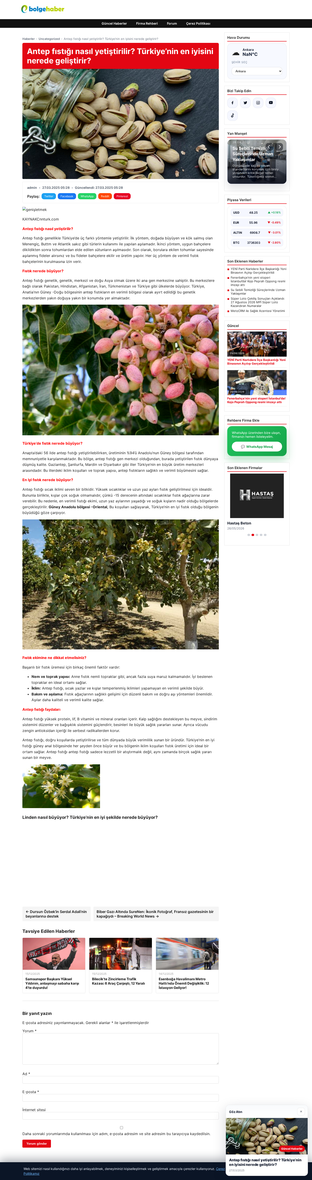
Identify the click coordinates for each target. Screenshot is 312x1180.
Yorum (29, 1031)
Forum (172, 23)
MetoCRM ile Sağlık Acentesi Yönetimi (258, 311)
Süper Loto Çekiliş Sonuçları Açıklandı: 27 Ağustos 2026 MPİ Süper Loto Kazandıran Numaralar (258, 302)
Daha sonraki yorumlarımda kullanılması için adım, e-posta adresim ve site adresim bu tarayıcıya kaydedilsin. (116, 1133)
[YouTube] (271, 103)
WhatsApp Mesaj (257, 447)
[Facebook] (232, 103)
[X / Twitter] (245, 103)
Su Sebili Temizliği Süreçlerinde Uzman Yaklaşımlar (258, 291)
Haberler (28, 39)
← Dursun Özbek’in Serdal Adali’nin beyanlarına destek (56, 913)
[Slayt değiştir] (248, 535)
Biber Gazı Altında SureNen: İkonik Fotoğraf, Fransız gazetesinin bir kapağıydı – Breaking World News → (155, 913)
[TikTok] (232, 115)
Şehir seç (240, 62)
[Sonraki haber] (279, 147)
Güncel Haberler (114, 23)
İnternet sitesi (34, 1109)
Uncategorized (49, 39)
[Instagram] (258, 103)
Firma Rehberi (147, 23)
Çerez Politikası (198, 23)
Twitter (48, 196)
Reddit (105, 196)
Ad (26, 1073)
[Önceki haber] (269, 147)
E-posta (30, 1091)
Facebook (67, 196)
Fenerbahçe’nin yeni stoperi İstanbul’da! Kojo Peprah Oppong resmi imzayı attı (258, 281)
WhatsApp (87, 196)
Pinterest (122, 196)
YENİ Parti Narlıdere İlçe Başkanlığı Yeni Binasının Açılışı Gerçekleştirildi (258, 270)
